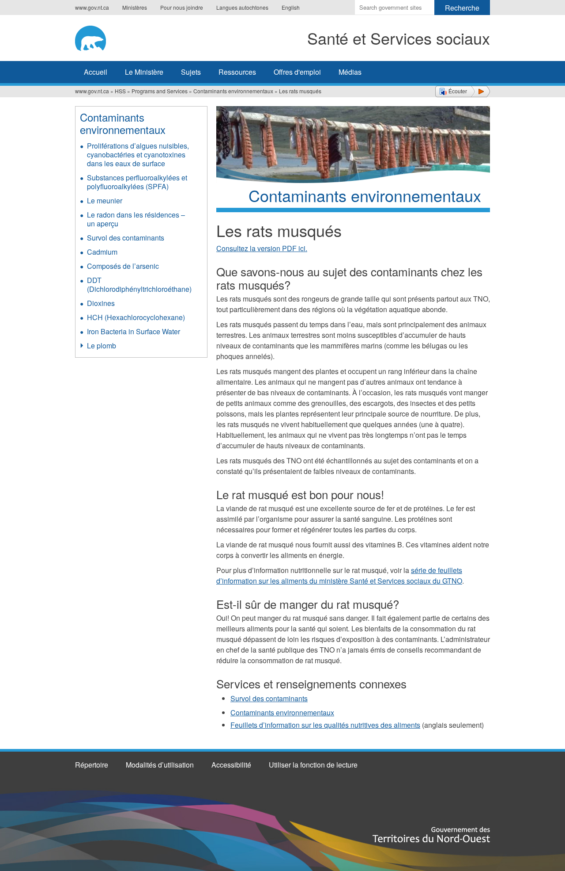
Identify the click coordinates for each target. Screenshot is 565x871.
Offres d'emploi (297, 72)
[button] (462, 91)
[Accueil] (105, 36)
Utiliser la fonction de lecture (313, 765)
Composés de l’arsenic (123, 266)
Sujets (191, 72)
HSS (120, 91)
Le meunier (104, 200)
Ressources (237, 72)
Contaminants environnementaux (233, 91)
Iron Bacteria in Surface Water (133, 331)
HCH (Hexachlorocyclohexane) (136, 317)
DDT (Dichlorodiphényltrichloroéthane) (139, 284)
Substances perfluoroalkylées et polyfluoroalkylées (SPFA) (137, 181)
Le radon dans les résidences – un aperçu (136, 219)
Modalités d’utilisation (160, 765)
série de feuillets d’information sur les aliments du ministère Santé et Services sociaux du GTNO (339, 575)
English (291, 7)
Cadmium (102, 252)
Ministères (134, 7)
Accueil (95, 72)
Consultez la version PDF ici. (261, 248)
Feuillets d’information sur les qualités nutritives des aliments (325, 725)
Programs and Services (160, 91)
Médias (350, 72)
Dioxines (101, 303)
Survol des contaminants (269, 698)
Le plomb (101, 345)
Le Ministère (144, 72)
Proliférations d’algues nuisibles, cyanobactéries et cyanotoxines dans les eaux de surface (138, 154)
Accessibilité (231, 765)
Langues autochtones (242, 7)
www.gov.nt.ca (92, 7)
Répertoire (91, 765)
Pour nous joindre (181, 7)
